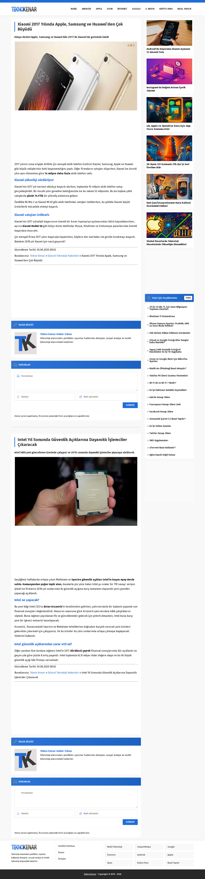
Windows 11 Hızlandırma (162, 316)
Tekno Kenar (37, 255)
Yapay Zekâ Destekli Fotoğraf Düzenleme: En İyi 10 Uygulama (165, 350)
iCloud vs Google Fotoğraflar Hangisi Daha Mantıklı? (169, 341)
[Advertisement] (76, 136)
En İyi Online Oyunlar (160, 426)
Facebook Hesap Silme (161, 411)
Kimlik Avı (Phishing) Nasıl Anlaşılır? (167, 368)
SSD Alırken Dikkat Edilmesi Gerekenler (169, 333)
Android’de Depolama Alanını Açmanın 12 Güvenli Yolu (168, 50)
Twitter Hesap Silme (160, 433)
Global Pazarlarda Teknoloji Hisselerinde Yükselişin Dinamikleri (166, 243)
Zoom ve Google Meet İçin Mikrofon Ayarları (168, 360)
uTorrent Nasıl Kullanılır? (162, 447)
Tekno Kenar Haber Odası (56, 334)
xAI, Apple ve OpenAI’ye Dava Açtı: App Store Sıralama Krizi (168, 127)
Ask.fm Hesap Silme (159, 397)
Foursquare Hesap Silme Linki (165, 404)
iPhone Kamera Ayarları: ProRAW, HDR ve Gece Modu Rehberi (169, 324)
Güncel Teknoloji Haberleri (63, 255)
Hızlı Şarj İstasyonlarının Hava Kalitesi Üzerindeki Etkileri (169, 204)
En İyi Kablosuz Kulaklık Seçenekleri (168, 390)
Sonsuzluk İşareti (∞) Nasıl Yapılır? (167, 419)
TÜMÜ (188, 298)
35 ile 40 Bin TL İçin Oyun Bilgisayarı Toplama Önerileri (168, 308)
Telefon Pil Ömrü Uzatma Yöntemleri (168, 375)
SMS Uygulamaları (158, 440)
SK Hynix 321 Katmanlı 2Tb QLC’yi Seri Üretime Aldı (168, 166)
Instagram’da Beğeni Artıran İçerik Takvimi (166, 89)
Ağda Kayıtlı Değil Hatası (162, 454)
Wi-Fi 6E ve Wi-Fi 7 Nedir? (162, 383)
